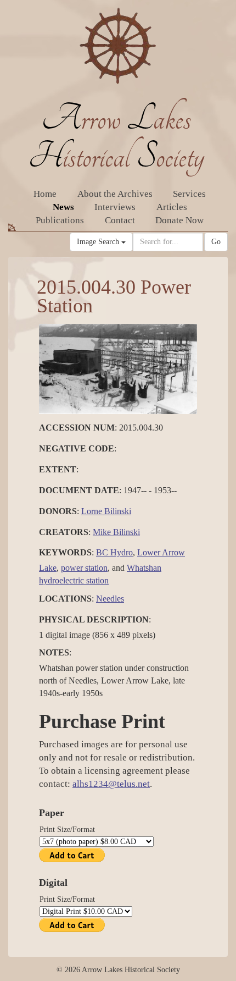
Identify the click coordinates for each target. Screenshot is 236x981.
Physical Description (94, 619)
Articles (171, 207)
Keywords (65, 552)
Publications (60, 220)
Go (216, 242)
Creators (63, 532)
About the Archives (115, 194)
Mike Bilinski (116, 532)
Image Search (99, 242)
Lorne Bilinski (106, 511)
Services (189, 194)
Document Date (79, 490)
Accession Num (77, 427)
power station (84, 567)
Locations (65, 598)
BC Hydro (114, 552)
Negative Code (76, 448)
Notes (54, 652)
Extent (57, 469)
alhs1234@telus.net (111, 784)
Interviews (115, 207)
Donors (58, 511)
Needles (110, 598)
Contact (120, 220)
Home (45, 194)
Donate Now (179, 220)
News (63, 207)
